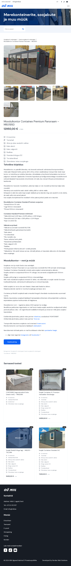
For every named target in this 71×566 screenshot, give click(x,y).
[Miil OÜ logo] (7, 5)
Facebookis (35, 335)
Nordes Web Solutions (59, 560)
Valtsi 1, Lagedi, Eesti (16, 501)
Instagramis (25, 335)
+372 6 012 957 (11, 505)
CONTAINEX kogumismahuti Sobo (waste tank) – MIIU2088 (17, 393)
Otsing (6, 536)
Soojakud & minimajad (10, 39)
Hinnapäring (8, 532)
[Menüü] (68, 6)
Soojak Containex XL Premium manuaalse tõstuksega (49, 393)
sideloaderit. (37, 326)
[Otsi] (23, 29)
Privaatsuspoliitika (31, 560)
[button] (57, 2)
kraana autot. (41, 323)
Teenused (7, 524)
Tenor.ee (37, 319)
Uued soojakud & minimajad (27, 39)
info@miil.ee (12, 509)
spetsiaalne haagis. (51, 330)
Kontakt (6, 540)
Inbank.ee (37, 317)
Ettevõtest (7, 521)
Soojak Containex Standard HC (49, 450)
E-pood (6, 528)
